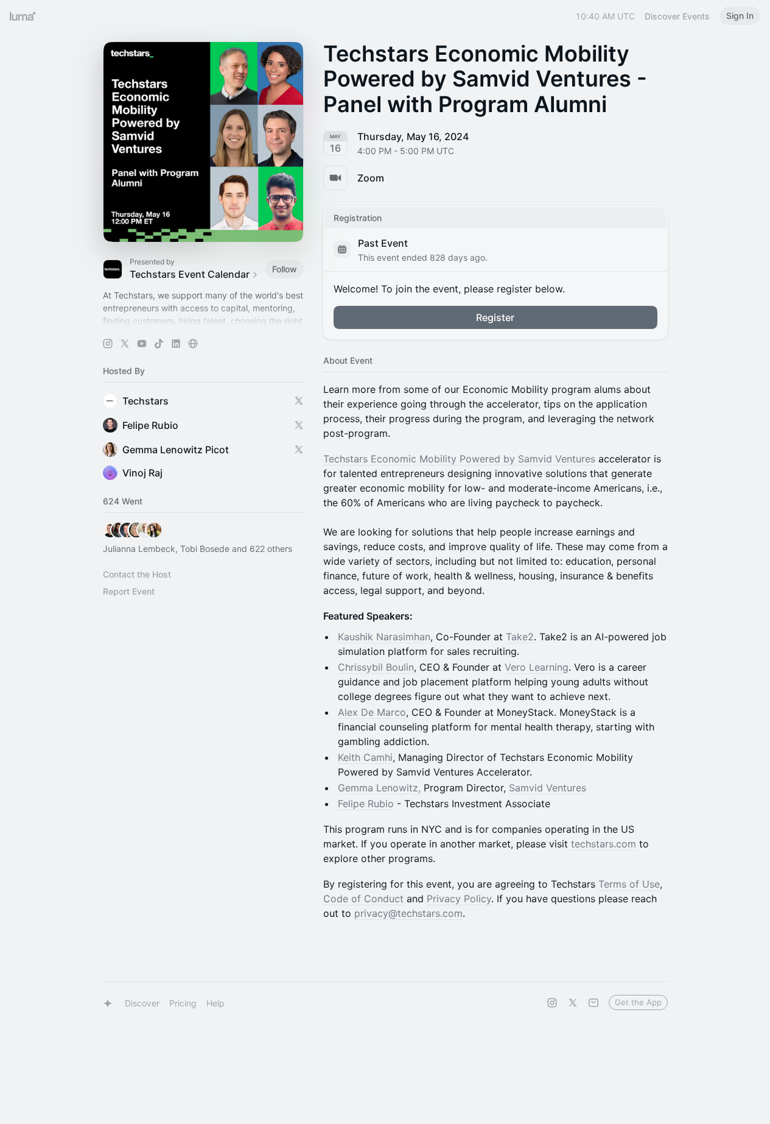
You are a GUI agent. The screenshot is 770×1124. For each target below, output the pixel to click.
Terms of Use (629, 884)
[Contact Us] (593, 1002)
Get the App (638, 1002)
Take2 (520, 637)
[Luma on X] (572, 1002)
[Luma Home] (23, 15)
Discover (142, 1003)
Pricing (183, 1003)
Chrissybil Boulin (376, 667)
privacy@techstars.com (408, 913)
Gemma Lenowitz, (379, 788)
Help (215, 1003)
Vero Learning (537, 667)
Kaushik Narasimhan (384, 637)
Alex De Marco (372, 712)
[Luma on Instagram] (552, 1002)
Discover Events (677, 16)
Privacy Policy (459, 898)
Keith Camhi (365, 757)
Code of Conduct (363, 898)
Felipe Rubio (366, 803)
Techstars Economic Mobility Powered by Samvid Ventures (459, 459)
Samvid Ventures (547, 788)
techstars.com (603, 844)
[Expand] (203, 321)
